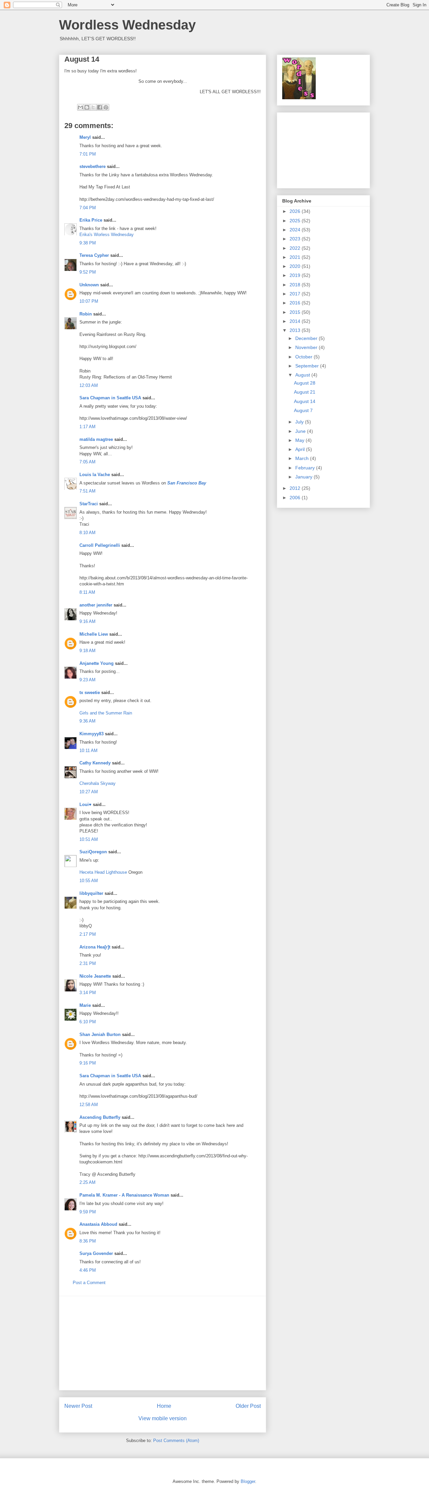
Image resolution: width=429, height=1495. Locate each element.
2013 (296, 330)
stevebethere (92, 166)
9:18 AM (87, 650)
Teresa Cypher (94, 255)
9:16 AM (87, 621)
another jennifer (95, 605)
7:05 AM (87, 461)
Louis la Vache (94, 474)
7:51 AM (87, 491)
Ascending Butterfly (99, 1117)
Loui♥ (85, 804)
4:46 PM (87, 1270)
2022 (296, 248)
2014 (296, 321)
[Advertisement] (162, 1343)
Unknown (89, 284)
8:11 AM (87, 592)
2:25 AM (87, 1182)
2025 (296, 220)
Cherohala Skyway (97, 783)
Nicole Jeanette (95, 976)
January (304, 476)
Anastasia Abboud (98, 1224)
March (302, 458)
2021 (296, 257)
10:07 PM (88, 301)
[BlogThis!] (86, 107)
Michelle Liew (93, 634)
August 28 (304, 383)
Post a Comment (89, 1282)
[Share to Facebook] (99, 107)
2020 (296, 266)
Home (164, 1406)
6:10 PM (87, 1021)
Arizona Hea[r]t (94, 947)
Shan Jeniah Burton (100, 1034)
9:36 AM (87, 721)
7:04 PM (87, 207)
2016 (296, 302)
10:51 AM (88, 839)
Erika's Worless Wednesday (106, 234)
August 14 (304, 401)
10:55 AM (88, 880)
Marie (85, 1005)
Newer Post (78, 1406)
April (300, 449)
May (300, 440)
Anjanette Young (96, 663)
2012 (296, 488)
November (307, 347)
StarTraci (88, 503)
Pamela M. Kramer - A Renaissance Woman (124, 1195)
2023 (296, 238)
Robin (85, 314)
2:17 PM (87, 934)
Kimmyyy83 (91, 733)
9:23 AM (87, 679)
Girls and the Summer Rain (105, 712)
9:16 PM (87, 1063)
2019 (296, 275)
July (300, 421)
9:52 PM (87, 272)
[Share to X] (93, 107)
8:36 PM (87, 1241)
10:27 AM (88, 791)
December (307, 338)
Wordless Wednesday (127, 24)
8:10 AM (87, 532)
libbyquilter (91, 893)
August (303, 375)
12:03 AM (88, 385)
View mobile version (162, 1418)
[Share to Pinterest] (106, 107)
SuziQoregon (93, 851)
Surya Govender (96, 1253)
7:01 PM (87, 154)
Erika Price (90, 220)
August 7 (303, 410)
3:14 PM (87, 992)
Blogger (248, 1481)
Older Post (248, 1406)
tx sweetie (89, 692)
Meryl (85, 137)
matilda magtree (96, 439)
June (301, 431)
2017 (296, 293)
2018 (296, 284)
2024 (296, 229)
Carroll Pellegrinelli (99, 545)
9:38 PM (87, 242)
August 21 (304, 392)
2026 (296, 211)
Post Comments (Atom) (176, 1440)
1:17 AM (87, 426)
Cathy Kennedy (95, 762)
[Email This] (80, 107)
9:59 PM (87, 1211)
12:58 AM (88, 1104)
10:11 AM (88, 750)
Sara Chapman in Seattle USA (110, 397)
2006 (296, 497)
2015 (296, 312)
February (305, 467)
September (307, 365)
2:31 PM (87, 963)
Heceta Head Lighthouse (103, 872)
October (304, 356)
